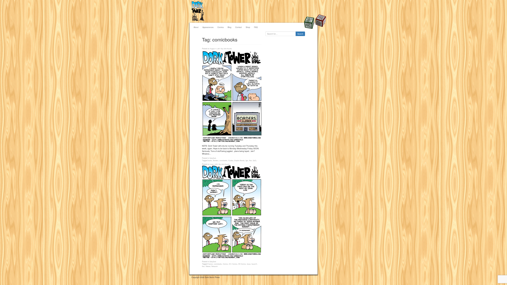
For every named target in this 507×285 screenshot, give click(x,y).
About (196, 27)
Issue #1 (254, 264)
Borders (215, 160)
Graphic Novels (239, 160)
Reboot (208, 266)
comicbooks (223, 160)
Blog (229, 27)
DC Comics (242, 264)
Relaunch (214, 266)
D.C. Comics (233, 264)
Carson (210, 264)
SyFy (254, 160)
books (210, 160)
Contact (238, 27)
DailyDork (213, 158)
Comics (220, 27)
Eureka (230, 160)
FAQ (256, 27)
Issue (248, 264)
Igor (247, 160)
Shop (248, 27)
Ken (250, 160)
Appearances (207, 27)
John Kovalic (227, 49)
